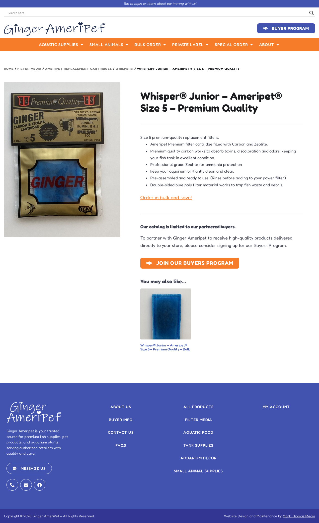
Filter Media (29, 69)
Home (9, 69)
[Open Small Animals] (127, 45)
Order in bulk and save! (166, 197)
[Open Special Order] (251, 45)
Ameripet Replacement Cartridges (78, 69)
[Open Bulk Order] (164, 45)
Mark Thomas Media (299, 516)
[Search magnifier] (311, 12)
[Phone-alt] (12, 485)
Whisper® (124, 69)
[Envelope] (26, 485)
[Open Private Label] (207, 45)
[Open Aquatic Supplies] (82, 45)
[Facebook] (40, 485)
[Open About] (277, 45)
